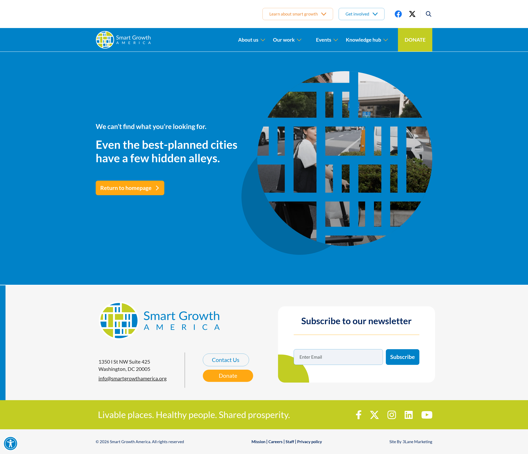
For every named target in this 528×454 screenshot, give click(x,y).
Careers (275, 441)
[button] (426, 14)
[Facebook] (398, 14)
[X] (412, 14)
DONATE (415, 40)
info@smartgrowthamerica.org (132, 378)
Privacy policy (309, 441)
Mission (258, 441)
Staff (290, 441)
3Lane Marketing (417, 441)
